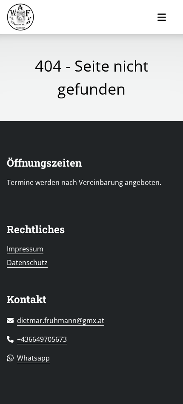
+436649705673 (42, 339)
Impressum (25, 249)
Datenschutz (27, 262)
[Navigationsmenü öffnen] (161, 17)
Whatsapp (33, 358)
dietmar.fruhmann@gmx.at (60, 320)
